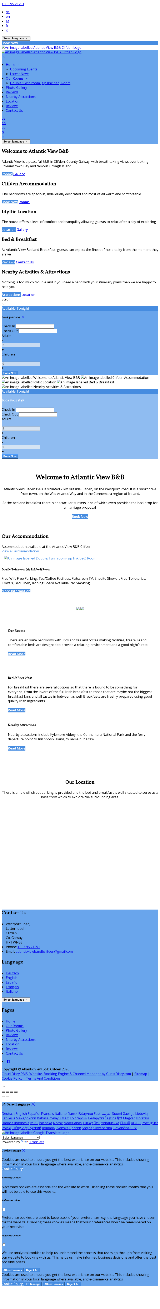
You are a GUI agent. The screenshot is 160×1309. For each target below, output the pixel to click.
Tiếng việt (20, 1128)
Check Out (10, 331)
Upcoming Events (23, 69)
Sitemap (140, 1073)
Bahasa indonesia (15, 1123)
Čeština (110, 1118)
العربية (106, 1113)
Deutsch (12, 973)
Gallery (19, 174)
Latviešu (8, 1118)
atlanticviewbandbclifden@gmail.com (44, 951)
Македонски (26, 1118)
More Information (16, 591)
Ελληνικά (85, 1113)
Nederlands (73, 1123)
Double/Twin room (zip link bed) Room (40, 83)
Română (48, 1128)
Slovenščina (102, 1128)
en (8, 16)
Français (12, 987)
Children (8, 354)
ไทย (97, 1123)
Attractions (11, 294)
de (8, 12)
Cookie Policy (12, 1078)
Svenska (62, 1128)
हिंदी (119, 1118)
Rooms (7, 174)
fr (7, 25)
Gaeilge (128, 1113)
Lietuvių (141, 1113)
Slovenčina (121, 1128)
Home (11, 64)
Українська (110, 1123)
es (7, 21)
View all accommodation (21, 551)
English (11, 977)
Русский (34, 1128)
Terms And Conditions (43, 1078)
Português (150, 1123)
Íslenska (45, 1123)
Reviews (12, 92)
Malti (65, 1118)
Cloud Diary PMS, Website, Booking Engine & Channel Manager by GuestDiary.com (66, 1073)
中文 (133, 1128)
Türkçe (88, 1123)
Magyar (129, 1118)
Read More (16, 654)
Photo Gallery (16, 87)
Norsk (58, 1123)
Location (12, 101)
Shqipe (87, 1128)
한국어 (136, 1123)
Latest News (19, 73)
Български (78, 1118)
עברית (34, 1123)
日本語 (125, 1123)
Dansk (73, 1113)
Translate (36, 1142)
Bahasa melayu (49, 1118)
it (7, 30)
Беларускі (96, 1118)
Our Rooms (15, 78)
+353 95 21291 (13, 4)
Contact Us (14, 110)
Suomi (117, 1113)
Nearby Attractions (21, 96)
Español (12, 982)
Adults (6, 335)
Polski (6, 1128)
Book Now (10, 202)
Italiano (12, 991)
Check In (8, 326)
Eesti (97, 1113)
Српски (75, 1128)
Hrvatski (142, 1118)
